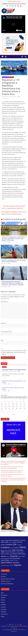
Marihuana (21, 554)
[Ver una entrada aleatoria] (25, 56)
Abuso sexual (9, 540)
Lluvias (7, 554)
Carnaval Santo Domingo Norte (14, 369)
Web (2, 340)
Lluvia (2, 554)
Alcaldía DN (22, 540)
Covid (11, 547)
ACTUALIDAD (5, 77)
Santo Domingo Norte (5, 565)
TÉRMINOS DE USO (5, 581)
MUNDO (3, 602)
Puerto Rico (12, 560)
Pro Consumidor (15, 558)
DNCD (23, 547)
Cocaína (8, 544)
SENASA (11, 565)
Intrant (7, 552)
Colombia (19, 544)
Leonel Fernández (20, 552)
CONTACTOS (4, 574)
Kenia (13, 552)
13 (13, 404)
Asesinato (14, 542)
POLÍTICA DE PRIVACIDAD (7, 583)
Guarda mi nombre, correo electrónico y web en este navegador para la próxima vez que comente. (13, 352)
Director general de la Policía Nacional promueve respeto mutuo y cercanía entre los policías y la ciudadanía (13, 480)
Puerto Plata (5, 560)
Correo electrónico (6, 332)
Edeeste (2, 550)
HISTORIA (3, 576)
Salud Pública (6, 562)
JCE (10, 552)
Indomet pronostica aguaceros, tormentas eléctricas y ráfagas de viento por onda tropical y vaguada (12, 283)
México (8, 556)
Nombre (3, 323)
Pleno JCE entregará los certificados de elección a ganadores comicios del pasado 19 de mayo (14, 238)
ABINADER (3, 540)
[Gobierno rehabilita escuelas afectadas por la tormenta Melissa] (14, 245)
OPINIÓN (3, 597)
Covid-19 (16, 548)
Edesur (6, 550)
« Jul (13, 414)
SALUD (16, 560)
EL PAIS (11, 77)
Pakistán (20, 556)
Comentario (5, 301)
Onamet (14, 556)
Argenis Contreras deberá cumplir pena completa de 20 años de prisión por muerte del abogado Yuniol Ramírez (13, 463)
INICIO (2, 593)
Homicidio (19, 550)
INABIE (2, 552)
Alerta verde (4, 542)
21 (16, 406)
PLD (23, 556)
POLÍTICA (3, 600)
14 (16, 404)
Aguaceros (17, 540)
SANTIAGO (16, 563)
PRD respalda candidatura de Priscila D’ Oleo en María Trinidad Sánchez (14, 213)
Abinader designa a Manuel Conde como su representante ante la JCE (13, 207)
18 (5, 406)
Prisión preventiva (5, 558)
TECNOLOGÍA (4, 614)
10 (1, 404)
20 (13, 406)
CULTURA (3, 607)
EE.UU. (9, 550)
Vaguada (17, 565)
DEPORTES (3, 604)
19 (9, 406)
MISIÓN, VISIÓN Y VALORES (7, 579)
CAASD (3, 545)
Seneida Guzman (13, 96)
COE (15, 544)
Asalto (10, 542)
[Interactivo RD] (2, 56)
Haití (13, 550)
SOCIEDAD (3, 612)
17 (1, 406)
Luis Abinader (13, 554)
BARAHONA (19, 542)
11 (5, 404)
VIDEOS (4, 367)
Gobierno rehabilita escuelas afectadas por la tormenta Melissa (14, 261)
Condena (5, 547)
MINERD (3, 556)
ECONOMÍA (3, 609)
